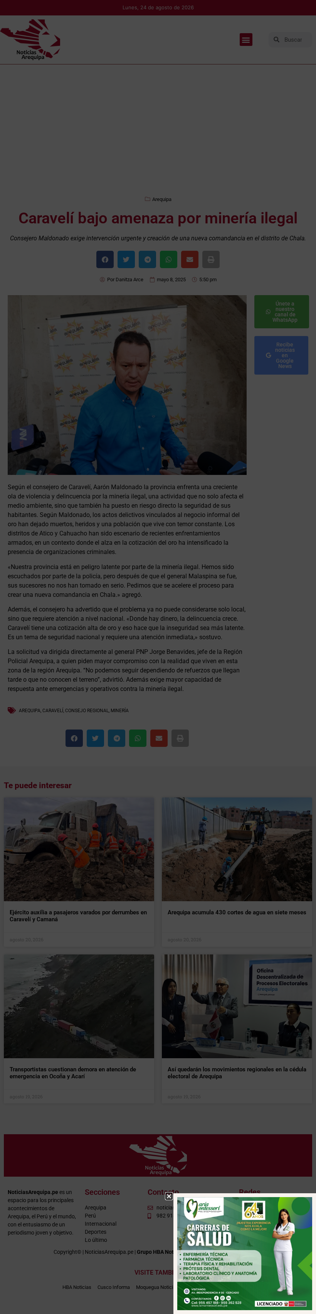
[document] (158, 657)
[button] (169, 1196)
